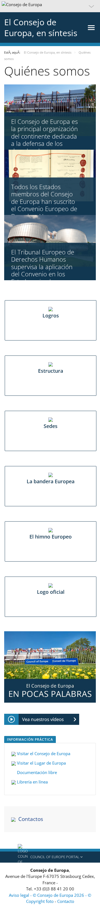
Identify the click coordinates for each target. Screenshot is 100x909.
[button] (50, 6)
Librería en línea (33, 782)
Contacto (65, 901)
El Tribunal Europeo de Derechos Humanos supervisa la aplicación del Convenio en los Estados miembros (42, 266)
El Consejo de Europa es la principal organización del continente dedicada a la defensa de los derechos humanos (44, 136)
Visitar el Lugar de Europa (41, 763)
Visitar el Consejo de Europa (44, 753)
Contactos (30, 819)
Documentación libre (36, 772)
